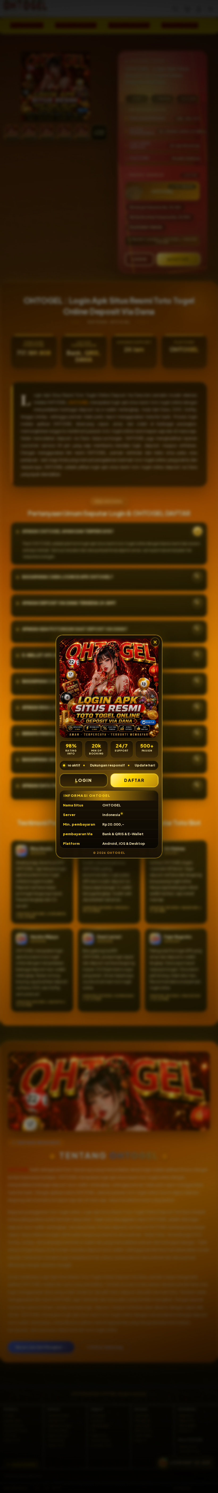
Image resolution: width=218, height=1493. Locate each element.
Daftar (134, 780)
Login (83, 780)
